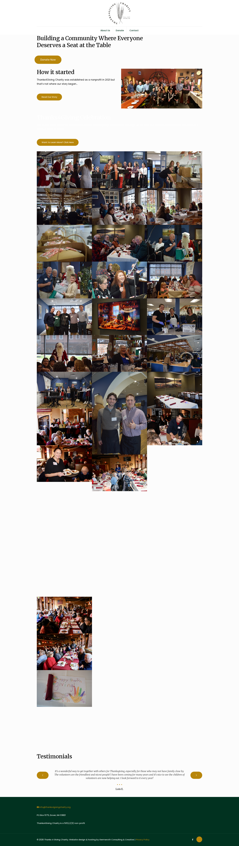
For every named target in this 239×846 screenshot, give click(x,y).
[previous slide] (43, 775)
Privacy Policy (142, 839)
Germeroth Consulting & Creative (116, 839)
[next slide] (196, 775)
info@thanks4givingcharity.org (55, 807)
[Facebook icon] (193, 839)
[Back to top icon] (199, 839)
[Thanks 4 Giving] (119, 13)
